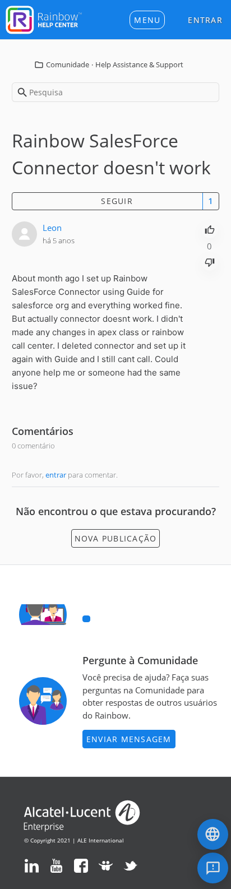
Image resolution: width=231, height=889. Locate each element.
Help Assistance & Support (139, 64)
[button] (147, 20)
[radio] (209, 228)
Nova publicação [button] (116, 538)
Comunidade (67, 64)
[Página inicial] (43, 18)
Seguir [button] (117, 201)
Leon (52, 227)
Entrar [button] (205, 20)
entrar (55, 475)
